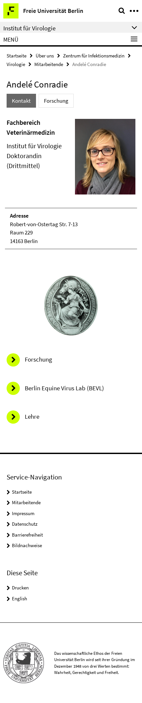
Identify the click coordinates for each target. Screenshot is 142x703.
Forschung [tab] (56, 100)
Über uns (45, 56)
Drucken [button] (20, 587)
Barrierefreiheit (27, 535)
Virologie (16, 64)
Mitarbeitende (48, 64)
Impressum (23, 513)
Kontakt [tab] (21, 100)
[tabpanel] (71, 183)
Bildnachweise (27, 545)
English (19, 598)
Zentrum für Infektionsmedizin (93, 56)
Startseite (16, 56)
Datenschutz (24, 524)
